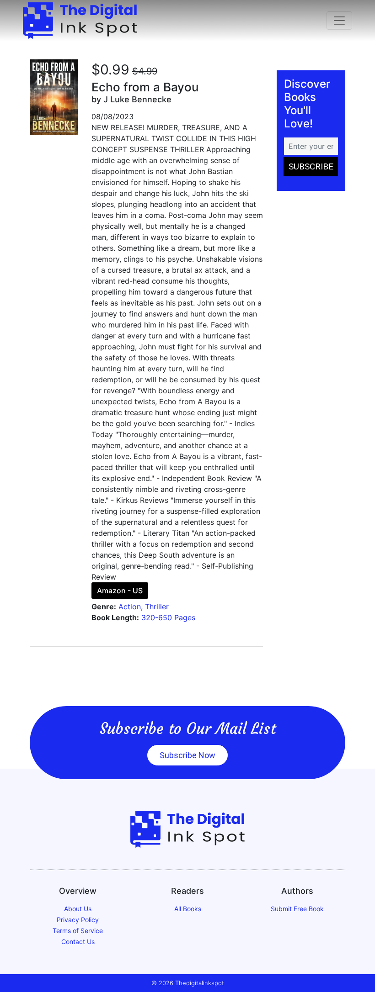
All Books (187, 909)
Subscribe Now (187, 755)
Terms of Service (78, 930)
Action (129, 606)
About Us (77, 909)
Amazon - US (120, 590)
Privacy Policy (78, 919)
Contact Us (78, 941)
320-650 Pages (168, 617)
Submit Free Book (297, 909)
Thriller (157, 606)
